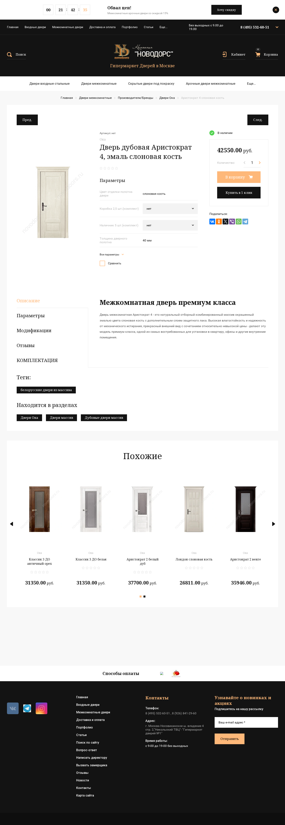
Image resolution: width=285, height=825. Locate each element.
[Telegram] (245, 221)
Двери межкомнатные (99, 83)
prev (11, 524)
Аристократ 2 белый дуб (143, 561)
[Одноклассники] (219, 221)
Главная (12, 27)
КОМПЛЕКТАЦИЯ (37, 360)
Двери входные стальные (49, 83)
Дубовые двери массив (104, 417)
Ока (103, 139)
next (273, 524)
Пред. (27, 119)
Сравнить (114, 263)
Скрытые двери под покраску (151, 83)
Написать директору (91, 757)
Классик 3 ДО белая (91, 559)
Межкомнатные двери (67, 27)
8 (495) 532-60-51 (254, 27)
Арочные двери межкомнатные (210, 83)
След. (258, 119)
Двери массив (61, 417)
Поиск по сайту (87, 742)
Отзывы (82, 773)
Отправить (229, 738)
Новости (82, 780)
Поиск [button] (21, 54)
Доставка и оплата (102, 27)
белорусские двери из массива (46, 390)
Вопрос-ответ (86, 750)
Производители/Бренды (135, 98)
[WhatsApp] (239, 221)
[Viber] (232, 221)
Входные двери (35, 27)
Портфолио (130, 27)
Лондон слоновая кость (194, 559)
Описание (28, 300)
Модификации (34, 330)
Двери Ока (167, 98)
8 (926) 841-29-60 (184, 713)
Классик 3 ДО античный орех (39, 561)
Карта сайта (85, 795)
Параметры (31, 315)
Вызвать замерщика (91, 765)
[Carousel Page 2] (144, 596)
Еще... (164, 27)
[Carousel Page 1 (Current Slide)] (141, 596)
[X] (225, 221)
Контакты (83, 788)
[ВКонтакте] (212, 221)
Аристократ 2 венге (245, 559)
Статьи (148, 27)
